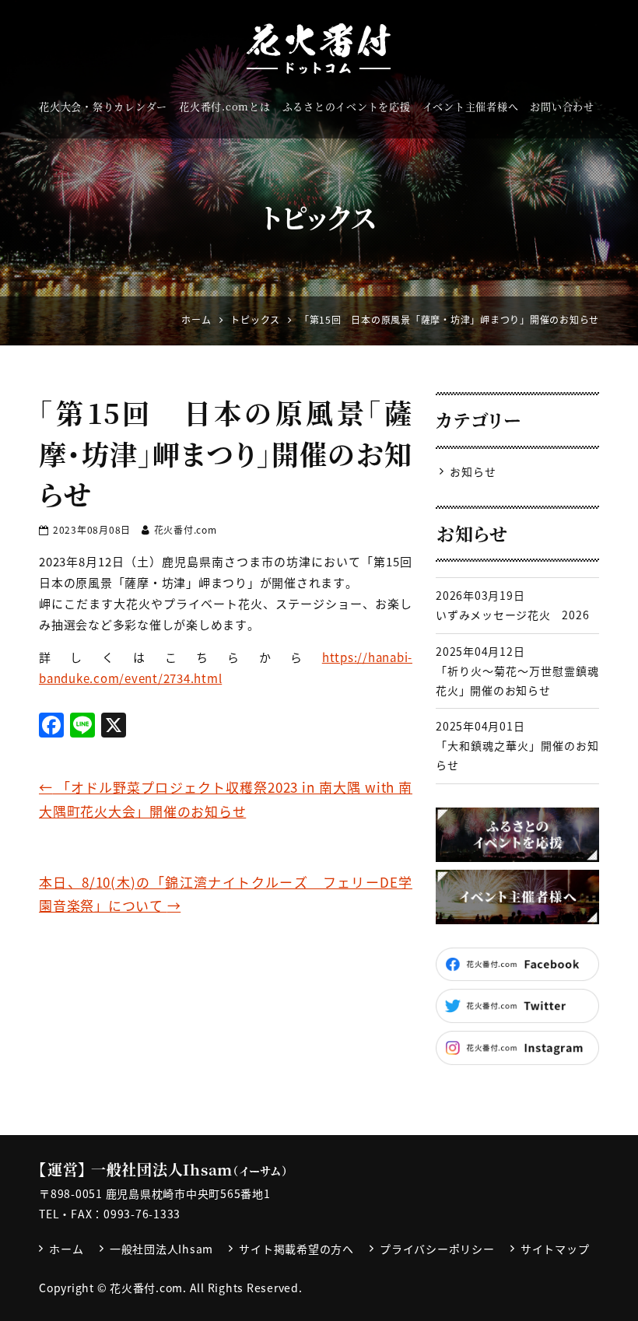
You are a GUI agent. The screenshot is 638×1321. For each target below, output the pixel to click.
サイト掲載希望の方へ (296, 1248)
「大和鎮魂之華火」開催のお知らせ (517, 755)
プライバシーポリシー (437, 1248)
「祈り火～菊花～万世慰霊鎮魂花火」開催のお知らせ (517, 680)
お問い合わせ (562, 106)
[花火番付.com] (319, 48)
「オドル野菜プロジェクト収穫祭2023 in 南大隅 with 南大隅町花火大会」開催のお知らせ (225, 799)
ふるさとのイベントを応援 (346, 106)
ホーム (66, 1248)
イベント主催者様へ (470, 106)
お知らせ (473, 471)
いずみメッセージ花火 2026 (512, 614)
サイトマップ (555, 1248)
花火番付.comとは (225, 106)
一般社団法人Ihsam (161, 1248)
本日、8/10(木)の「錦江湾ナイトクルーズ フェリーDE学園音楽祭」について (225, 894)
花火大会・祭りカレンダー (103, 106)
